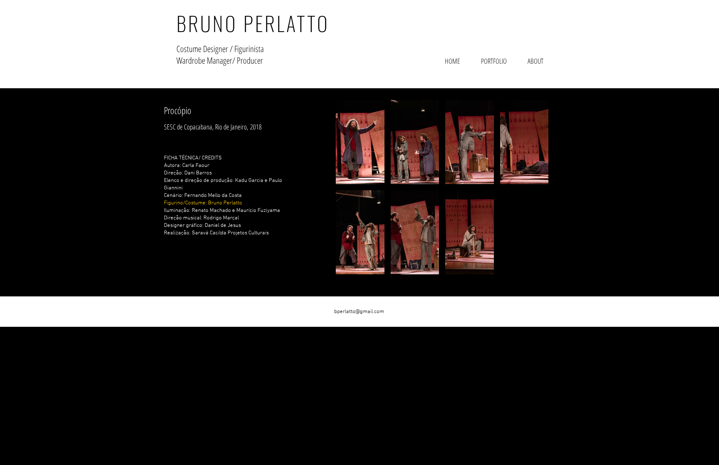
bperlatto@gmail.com (359, 311)
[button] (360, 142)
